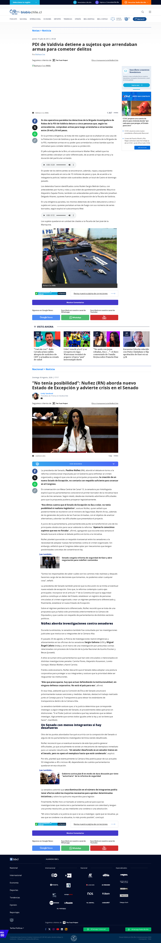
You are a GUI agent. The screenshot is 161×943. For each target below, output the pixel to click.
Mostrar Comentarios (75, 302)
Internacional (35, 19)
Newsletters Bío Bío (84, 2)
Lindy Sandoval (47, 393)
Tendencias (68, 19)
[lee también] (50, 562)
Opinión (78, 19)
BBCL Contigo (102, 19)
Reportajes (14, 912)
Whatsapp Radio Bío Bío (140, 929)
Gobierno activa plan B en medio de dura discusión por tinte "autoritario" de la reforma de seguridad (90, 775)
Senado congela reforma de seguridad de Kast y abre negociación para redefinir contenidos (87, 559)
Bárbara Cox (40, 54)
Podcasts (13, 19)
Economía (47, 19)
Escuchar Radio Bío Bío (137, 2)
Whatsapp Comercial (97, 929)
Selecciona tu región (21, 2)
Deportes (57, 19)
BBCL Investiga (89, 19)
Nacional (23, 19)
